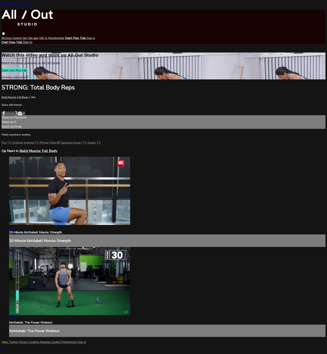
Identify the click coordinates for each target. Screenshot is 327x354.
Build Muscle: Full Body (15, 97)
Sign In (27, 42)
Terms (13, 342)
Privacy (23, 342)
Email (21, 113)
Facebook (8, 113)
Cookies (34, 342)
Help (5, 342)
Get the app (30, 38)
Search (17, 38)
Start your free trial (14, 70)
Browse (7, 38)
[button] (3, 33)
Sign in (90, 38)
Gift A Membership (51, 38)
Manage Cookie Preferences (59, 342)
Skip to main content (15, 4)
